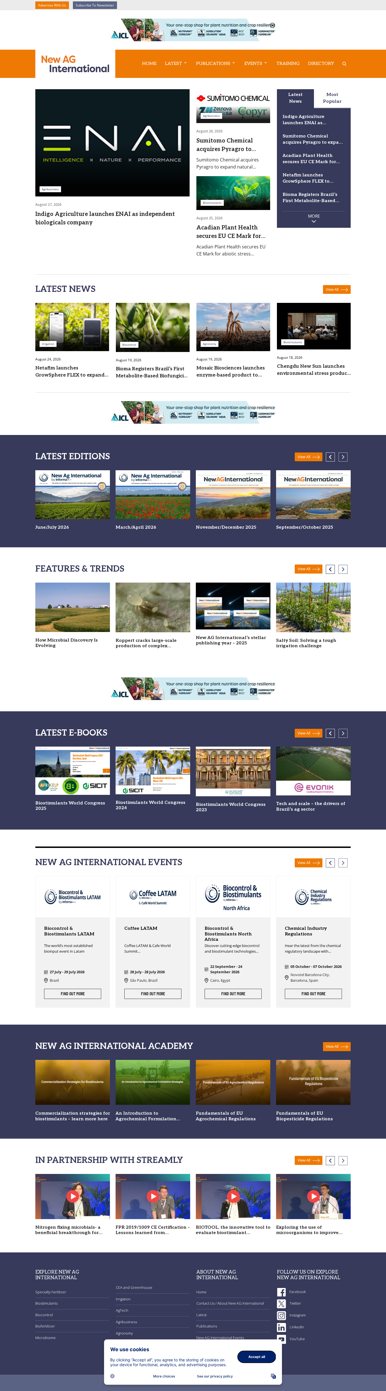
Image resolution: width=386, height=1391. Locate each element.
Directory (321, 63)
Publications (206, 1326)
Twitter (295, 1303)
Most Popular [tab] (332, 98)
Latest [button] (173, 63)
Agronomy (124, 1333)
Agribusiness (126, 1321)
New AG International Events (220, 1337)
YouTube (297, 1338)
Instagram (297, 1315)
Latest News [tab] (295, 98)
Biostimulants (46, 1303)
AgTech (122, 1310)
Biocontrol (44, 1314)
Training (288, 63)
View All (332, 289)
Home (149, 63)
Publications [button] (213, 63)
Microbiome (45, 1337)
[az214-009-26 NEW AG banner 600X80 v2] (193, 29)
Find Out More (73, 994)
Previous (330, 457)
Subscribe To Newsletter (95, 5)
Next (343, 457)
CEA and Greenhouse (134, 1287)
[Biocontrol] (153, 327)
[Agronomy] (233, 326)
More (314, 216)
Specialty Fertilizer (50, 1291)
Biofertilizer (45, 1326)
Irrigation (123, 1299)
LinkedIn (296, 1326)
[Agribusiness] (112, 142)
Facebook (297, 1291)
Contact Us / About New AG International (230, 1303)
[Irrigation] (72, 326)
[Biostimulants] (233, 192)
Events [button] (253, 63)
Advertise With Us (52, 5)
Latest (201, 1314)
